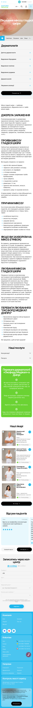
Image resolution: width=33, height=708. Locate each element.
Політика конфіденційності (15, 600)
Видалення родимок (8, 72)
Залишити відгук (8, 549)
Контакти (19, 619)
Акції (4, 646)
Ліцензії (5, 621)
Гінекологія (6, 667)
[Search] (21, 6)
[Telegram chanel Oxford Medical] (14, 631)
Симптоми (9, 38)
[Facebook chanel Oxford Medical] (4, 631)
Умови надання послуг (25, 600)
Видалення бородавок (8, 59)
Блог (4, 619)
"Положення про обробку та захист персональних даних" (15, 697)
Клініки (4, 644)
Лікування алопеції (7, 85)
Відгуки (5, 624)
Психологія (20, 667)
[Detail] (16, 438)
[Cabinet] (26, 6)
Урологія (19, 670)
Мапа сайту (6, 652)
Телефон (4, 570)
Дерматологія (9, 45)
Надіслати (16, 606)
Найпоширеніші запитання (7, 655)
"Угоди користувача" (11, 696)
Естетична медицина (8, 673)
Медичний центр (6, 584)
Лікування (16, 38)
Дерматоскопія (6, 79)
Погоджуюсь (16, 703)
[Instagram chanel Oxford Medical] (9, 631)
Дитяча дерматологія (8, 52)
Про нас (19, 621)
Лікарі (26, 38)
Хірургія (19, 673)
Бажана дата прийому (7, 592)
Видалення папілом (7, 66)
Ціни (21, 38)
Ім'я (2, 577)
